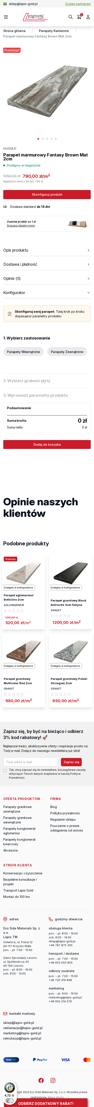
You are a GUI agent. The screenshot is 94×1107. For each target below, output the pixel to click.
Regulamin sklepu (63, 819)
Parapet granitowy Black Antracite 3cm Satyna (68, 602)
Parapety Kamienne (54, 31)
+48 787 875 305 (61, 945)
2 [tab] (43, 139)
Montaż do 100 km (16, 897)
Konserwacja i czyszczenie (22, 873)
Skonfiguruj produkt (47, 194)
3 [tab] (47, 139)
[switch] (10, 1100)
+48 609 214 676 (60, 1001)
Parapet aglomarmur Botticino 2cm (19, 597)
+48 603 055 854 (61, 962)
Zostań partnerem (78, 4)
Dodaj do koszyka (47, 444)
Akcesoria (10, 850)
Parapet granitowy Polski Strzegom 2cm (69, 681)
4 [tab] (51, 139)
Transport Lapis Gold (18, 890)
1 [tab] (38, 139)
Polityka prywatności (65, 813)
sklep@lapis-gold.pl (23, 4)
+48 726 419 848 (60, 980)
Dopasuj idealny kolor (21, 225)
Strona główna (14, 31)
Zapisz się (71, 762)
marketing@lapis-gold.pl (65, 997)
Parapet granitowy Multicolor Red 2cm (18, 681)
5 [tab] (56, 139)
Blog (53, 807)
